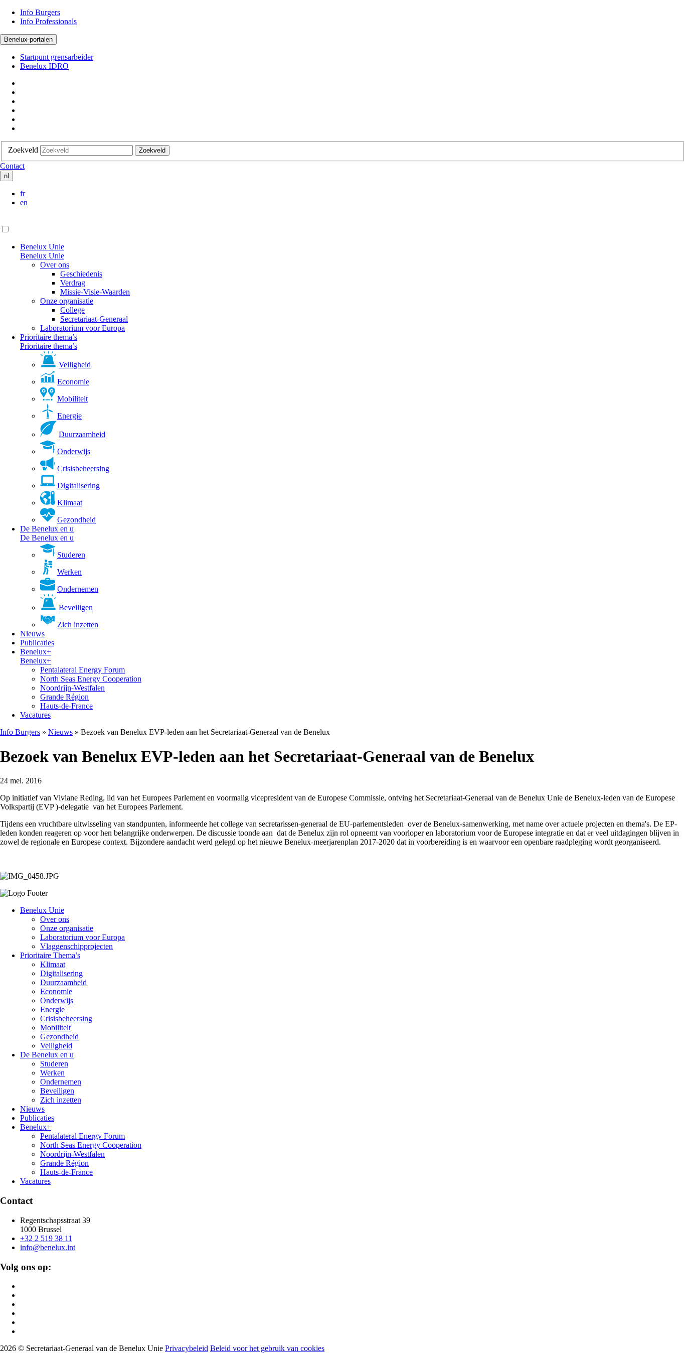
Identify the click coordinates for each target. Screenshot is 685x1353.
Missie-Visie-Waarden (95, 292)
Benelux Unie (42, 246)
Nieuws (32, 633)
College (72, 310)
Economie (73, 381)
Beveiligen (76, 607)
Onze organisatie (66, 301)
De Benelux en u (47, 528)
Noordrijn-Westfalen (72, 688)
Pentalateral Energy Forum (82, 669)
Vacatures (35, 715)
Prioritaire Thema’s (50, 955)
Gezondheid (76, 519)
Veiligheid (75, 364)
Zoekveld (23, 150)
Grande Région (64, 697)
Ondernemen (77, 589)
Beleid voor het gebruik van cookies (267, 1348)
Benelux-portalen (28, 39)
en (24, 202)
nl (6, 176)
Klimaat (69, 502)
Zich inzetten (77, 624)
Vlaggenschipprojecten (76, 946)
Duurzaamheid (82, 434)
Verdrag (72, 283)
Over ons (54, 264)
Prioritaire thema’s (48, 337)
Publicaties (37, 642)
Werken (69, 572)
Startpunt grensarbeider (56, 57)
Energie (69, 416)
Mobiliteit (72, 398)
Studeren (71, 555)
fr (22, 193)
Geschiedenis (81, 273)
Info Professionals (48, 21)
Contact (12, 166)
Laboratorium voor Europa (82, 328)
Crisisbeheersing (83, 468)
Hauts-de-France (66, 706)
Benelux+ (35, 651)
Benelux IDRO (44, 66)
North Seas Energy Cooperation (90, 678)
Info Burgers (40, 12)
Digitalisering (78, 485)
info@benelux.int (47, 1247)
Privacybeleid (186, 1348)
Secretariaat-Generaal (94, 319)
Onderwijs (73, 451)
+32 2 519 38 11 (46, 1238)
